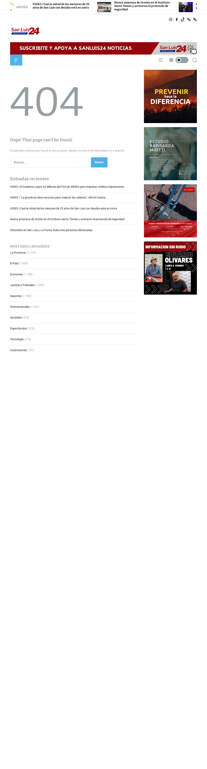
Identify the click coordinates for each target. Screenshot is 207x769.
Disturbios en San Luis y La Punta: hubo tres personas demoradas (51, 230)
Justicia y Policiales (22, 285)
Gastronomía (18, 350)
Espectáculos (18, 328)
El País (14, 263)
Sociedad (16, 317)
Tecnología (17, 339)
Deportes (15, 296)
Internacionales (20, 306)
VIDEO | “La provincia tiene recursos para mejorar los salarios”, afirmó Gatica (58, 197)
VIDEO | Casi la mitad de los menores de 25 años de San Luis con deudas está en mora (43, 5)
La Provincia (18, 252)
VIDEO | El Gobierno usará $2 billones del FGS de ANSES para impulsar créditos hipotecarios (67, 186)
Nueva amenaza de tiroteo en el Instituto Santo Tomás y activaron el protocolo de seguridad (124, 6)
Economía (16, 274)
